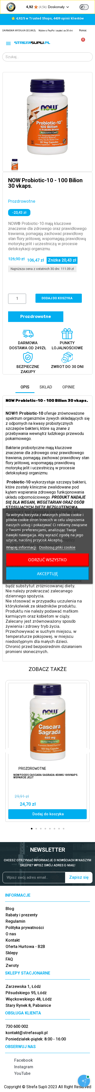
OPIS (25, 387)
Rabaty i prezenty (21, 915)
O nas (11, 934)
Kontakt (13, 940)
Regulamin (15, 921)
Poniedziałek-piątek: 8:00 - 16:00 (36, 1039)
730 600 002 (17, 1026)
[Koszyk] (81, 42)
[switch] (84, 7)
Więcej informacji (21, 547)
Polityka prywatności (25, 927)
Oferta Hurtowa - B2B (25, 946)
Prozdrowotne (21, 201)
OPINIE (68, 387)
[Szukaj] (87, 57)
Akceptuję (47, 573)
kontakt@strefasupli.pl (27, 1032)
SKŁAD (46, 387)
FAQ (9, 959)
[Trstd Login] (87, 6)
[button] (13, 116)
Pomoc (83, 30)
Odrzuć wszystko (47, 560)
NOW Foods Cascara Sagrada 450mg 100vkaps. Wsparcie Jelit (45, 776)
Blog (10, 908)
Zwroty (12, 965)
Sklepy (12, 952)
